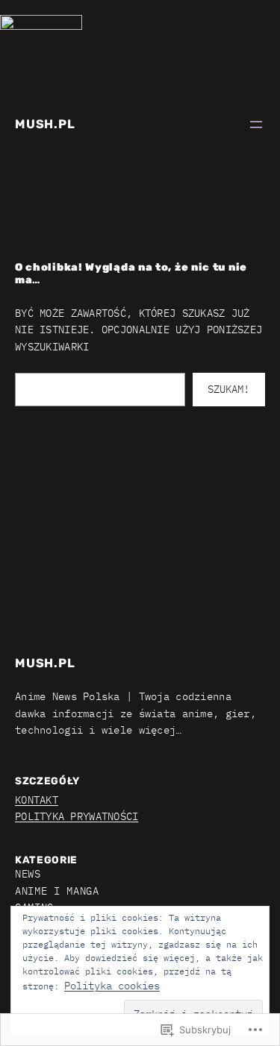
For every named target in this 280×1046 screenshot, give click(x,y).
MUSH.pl (45, 124)
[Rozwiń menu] (256, 124)
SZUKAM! (228, 389)
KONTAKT (36, 800)
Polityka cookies (112, 985)
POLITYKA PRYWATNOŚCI (76, 816)
